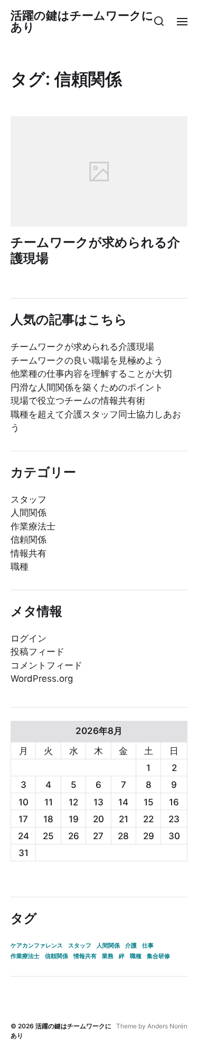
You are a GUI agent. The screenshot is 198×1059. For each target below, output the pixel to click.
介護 (131, 945)
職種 (20, 566)
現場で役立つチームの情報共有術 (78, 400)
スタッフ (28, 499)
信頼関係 (28, 539)
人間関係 (28, 512)
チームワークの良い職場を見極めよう (87, 360)
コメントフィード (46, 665)
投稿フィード (37, 651)
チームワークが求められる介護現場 (95, 250)
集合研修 (158, 956)
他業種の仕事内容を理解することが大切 (91, 373)
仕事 (148, 945)
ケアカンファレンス (37, 945)
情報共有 (28, 553)
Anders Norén (167, 1026)
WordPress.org (42, 678)
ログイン (28, 638)
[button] (159, 21)
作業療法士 (33, 526)
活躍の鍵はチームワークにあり (82, 21)
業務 (108, 956)
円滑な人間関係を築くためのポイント (87, 387)
